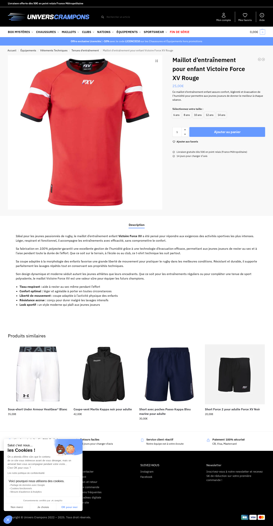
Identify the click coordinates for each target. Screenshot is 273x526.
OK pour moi (69, 507)
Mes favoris (245, 20)
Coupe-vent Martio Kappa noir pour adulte (103, 409)
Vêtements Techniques (54, 50)
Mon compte (223, 20)
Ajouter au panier (227, 132)
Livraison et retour (85, 482)
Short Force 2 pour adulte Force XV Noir (232, 409)
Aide (262, 20)
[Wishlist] (62, 350)
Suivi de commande (86, 487)
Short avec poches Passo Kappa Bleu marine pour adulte (165, 411)
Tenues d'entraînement (85, 50)
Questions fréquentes (88, 492)
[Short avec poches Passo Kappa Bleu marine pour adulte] (169, 374)
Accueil (12, 50)
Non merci (17, 507)
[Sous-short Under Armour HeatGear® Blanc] (38, 374)
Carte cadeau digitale (87, 497)
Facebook (146, 477)
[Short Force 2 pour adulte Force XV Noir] (235, 374)
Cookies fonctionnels (21, 488)
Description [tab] (136, 225)
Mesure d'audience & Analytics (26, 492)
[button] (7, 519)
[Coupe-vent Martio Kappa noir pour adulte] (104, 374)
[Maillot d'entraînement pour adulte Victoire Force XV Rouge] (259, 59)
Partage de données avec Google (28, 485)
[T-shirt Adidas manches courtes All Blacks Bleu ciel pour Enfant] (263, 59)
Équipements (28, 50)
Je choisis (43, 507)
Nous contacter (84, 471)
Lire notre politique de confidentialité (26, 473)
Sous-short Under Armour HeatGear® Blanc (37, 409)
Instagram (146, 471)
